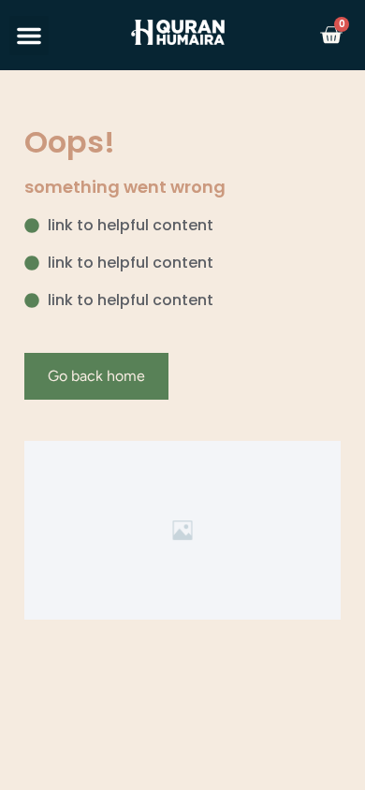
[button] (29, 35)
